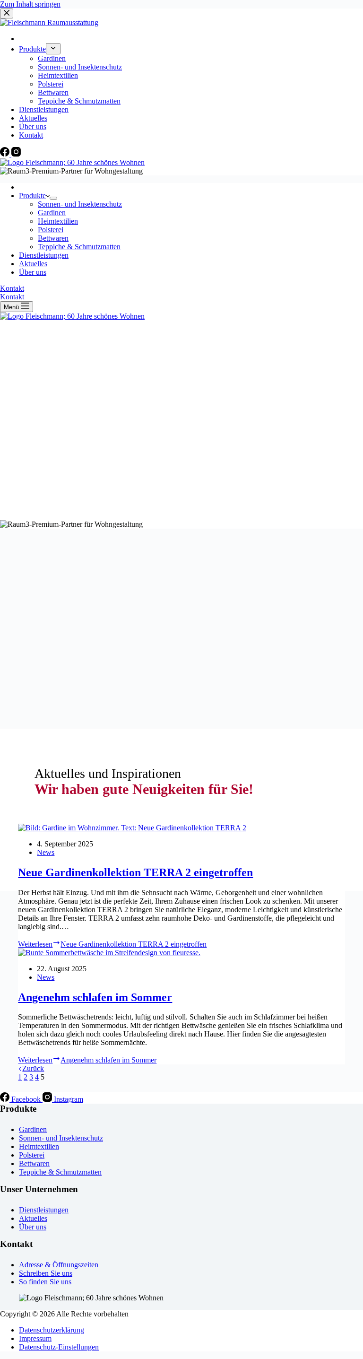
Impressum (35, 1338)
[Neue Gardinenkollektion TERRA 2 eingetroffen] (132, 828)
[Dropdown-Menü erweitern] (53, 198)
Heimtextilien (58, 221)
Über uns (32, 272)
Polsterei (50, 230)
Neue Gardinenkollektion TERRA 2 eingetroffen (135, 872)
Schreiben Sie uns (45, 1273)
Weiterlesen (112, 944)
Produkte (32, 196)
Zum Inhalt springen (30, 4)
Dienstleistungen (44, 255)
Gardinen (52, 213)
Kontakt (12, 288)
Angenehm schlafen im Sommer (95, 997)
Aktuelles (33, 264)
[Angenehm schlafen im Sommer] (109, 953)
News (45, 852)
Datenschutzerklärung (51, 1330)
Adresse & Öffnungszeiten (58, 1265)
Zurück (33, 1068)
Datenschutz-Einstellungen (59, 1347)
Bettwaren (53, 238)
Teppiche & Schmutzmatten (79, 247)
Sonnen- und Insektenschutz (80, 204)
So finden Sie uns (45, 1282)
